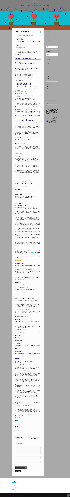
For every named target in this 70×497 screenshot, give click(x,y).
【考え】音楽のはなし (23, 31)
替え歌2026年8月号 (49, 35)
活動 (47, 97)
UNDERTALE (17, 379)
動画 (47, 86)
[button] (68, 495)
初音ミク (28, 370)
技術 (30, 35)
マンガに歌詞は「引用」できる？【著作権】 (22, 405)
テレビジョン (49, 74)
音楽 (32, 35)
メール (29, 455)
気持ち (48, 95)
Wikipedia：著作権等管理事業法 (20, 47)
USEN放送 (31, 252)
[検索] (57, 47)
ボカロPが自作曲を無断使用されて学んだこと (22, 399)
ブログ (48, 78)
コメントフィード (15, 487)
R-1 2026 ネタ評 (48, 40)
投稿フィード (15, 485)
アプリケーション (49, 63)
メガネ (17, 35)
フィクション (49, 76)
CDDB (16, 323)
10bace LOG (35, 2)
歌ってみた (18, 337)
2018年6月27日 (22, 35)
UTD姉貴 (16, 207)
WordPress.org (15, 489)
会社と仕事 (48, 84)
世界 (47, 82)
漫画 (47, 99)
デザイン (48, 72)
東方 (15, 370)
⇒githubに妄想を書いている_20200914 (25, 5)
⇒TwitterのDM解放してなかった (36, 5)
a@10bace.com (51, 115)
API (22, 251)
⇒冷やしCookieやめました (46, 5)
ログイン (14, 483)
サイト (16, 460)
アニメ (48, 61)
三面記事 (48, 80)
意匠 (34, 373)
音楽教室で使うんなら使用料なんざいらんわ (26, 207)
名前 (15, 455)
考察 (31, 35)
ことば (48, 70)
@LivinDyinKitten (51, 117)
